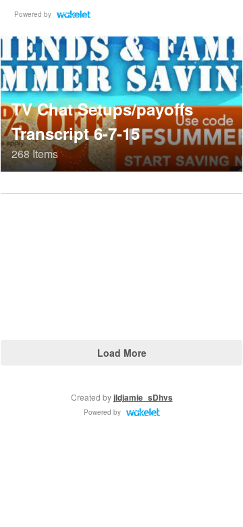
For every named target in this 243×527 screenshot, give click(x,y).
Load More (121, 352)
